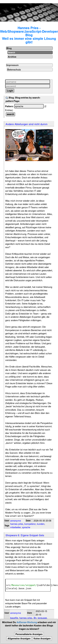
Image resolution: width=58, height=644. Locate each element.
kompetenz (30, 523)
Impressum (12, 65)
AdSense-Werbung (27, 622)
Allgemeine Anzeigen (19, 638)
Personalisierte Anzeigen (29, 634)
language (42, 617)
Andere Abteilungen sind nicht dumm (26, 124)
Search (11, 52)
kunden (40, 523)
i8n (35, 617)
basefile (14, 617)
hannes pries (16, 523)
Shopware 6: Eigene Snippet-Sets (25, 535)
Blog (9, 48)
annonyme (15, 520)
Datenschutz (14, 69)
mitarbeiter (15, 527)
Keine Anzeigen (42, 638)
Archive (12, 56)
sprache (26, 527)
